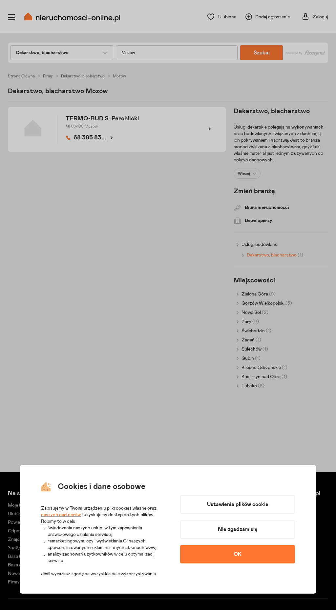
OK (238, 554)
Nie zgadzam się (238, 529)
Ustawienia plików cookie (237, 504)
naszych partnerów (61, 515)
